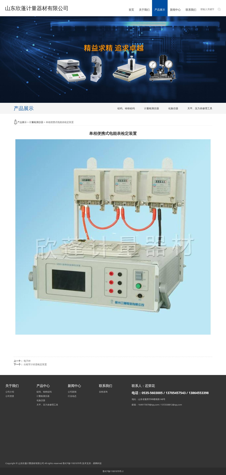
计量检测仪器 (151, 108)
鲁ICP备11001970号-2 (113, 471)
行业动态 (72, 396)
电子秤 (27, 360)
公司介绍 (9, 391)
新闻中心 (175, 9)
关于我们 (144, 9)
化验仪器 (173, 108)
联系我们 (191, 9)
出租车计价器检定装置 (35, 364)
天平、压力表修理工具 (199, 108)
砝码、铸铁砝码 (126, 108)
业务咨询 (103, 391)
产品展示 (160, 9)
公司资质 (9, 396)
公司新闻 (72, 391)
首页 (131, 9)
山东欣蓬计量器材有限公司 (36, 8)
